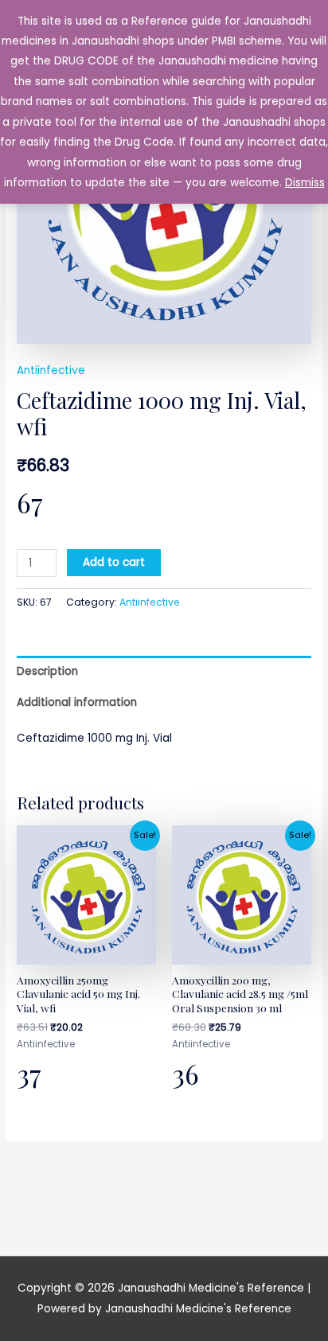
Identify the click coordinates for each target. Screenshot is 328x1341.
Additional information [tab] (77, 702)
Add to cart (114, 562)
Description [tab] (47, 671)
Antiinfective (51, 370)
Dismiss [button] (305, 182)
